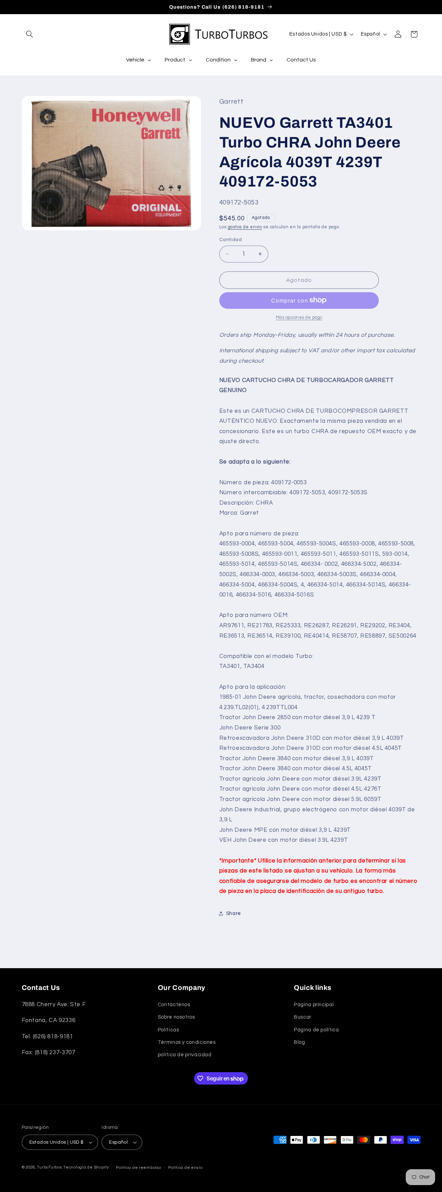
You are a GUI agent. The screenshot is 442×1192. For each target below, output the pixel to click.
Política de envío (185, 1168)
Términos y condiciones (187, 1042)
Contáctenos (174, 1004)
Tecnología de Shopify (86, 1167)
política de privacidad (185, 1054)
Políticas (168, 1029)
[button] (30, 34)
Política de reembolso (138, 1168)
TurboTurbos (49, 1167)
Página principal (314, 1004)
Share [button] (233, 913)
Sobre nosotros (176, 1017)
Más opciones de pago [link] (299, 317)
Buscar (302, 1017)
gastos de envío (245, 227)
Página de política (316, 1029)
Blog (299, 1042)
